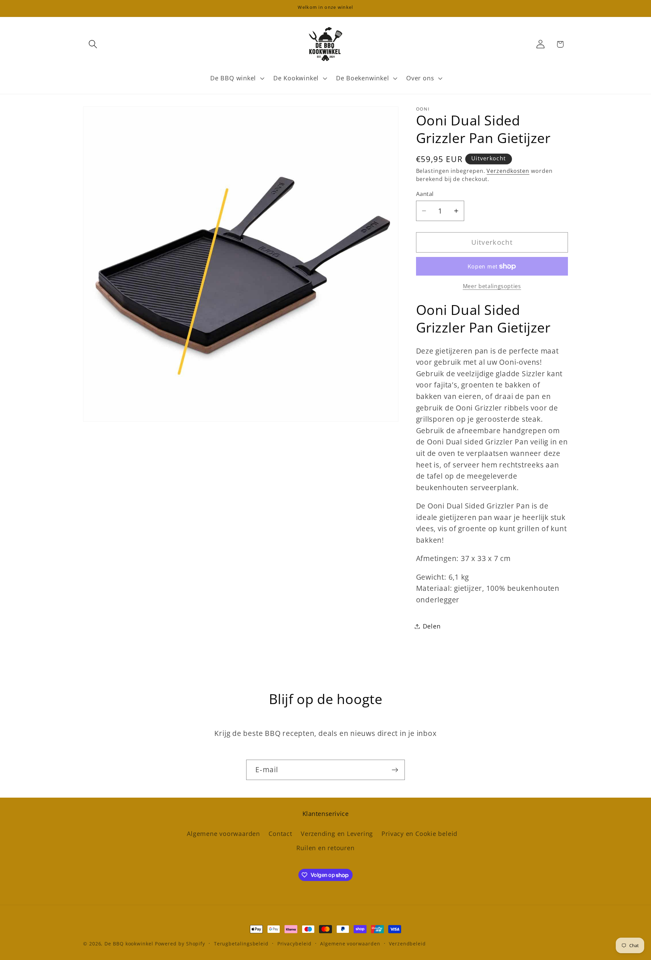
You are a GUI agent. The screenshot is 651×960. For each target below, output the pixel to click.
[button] (92, 44)
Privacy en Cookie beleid (419, 833)
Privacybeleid (294, 943)
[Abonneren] (395, 770)
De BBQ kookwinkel (129, 943)
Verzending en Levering (337, 833)
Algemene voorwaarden (223, 833)
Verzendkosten (508, 171)
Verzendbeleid (407, 943)
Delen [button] (432, 626)
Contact (280, 833)
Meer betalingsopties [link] (492, 286)
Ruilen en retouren (325, 848)
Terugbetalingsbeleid (241, 943)
